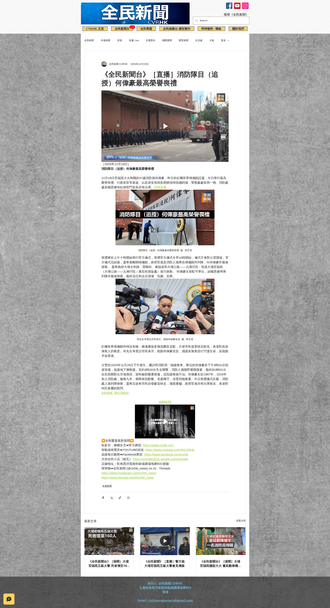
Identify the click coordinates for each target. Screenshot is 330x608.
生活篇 (198, 40)
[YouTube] (237, 6)
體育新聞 (183, 40)
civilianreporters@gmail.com (170, 600)
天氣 (211, 40)
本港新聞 (105, 40)
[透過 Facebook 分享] (103, 497)
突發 (119, 40)
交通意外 (150, 40)
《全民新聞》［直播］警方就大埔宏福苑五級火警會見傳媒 (164, 563)
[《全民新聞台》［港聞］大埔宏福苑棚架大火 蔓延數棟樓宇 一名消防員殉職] (221, 541)
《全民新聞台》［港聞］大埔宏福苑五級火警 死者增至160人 (109, 563)
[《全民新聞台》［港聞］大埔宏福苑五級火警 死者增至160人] (109, 541)
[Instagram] (245, 6)
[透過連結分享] (120, 497)
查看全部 (241, 520)
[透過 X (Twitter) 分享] (111, 497)
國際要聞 (167, 40)
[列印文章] (128, 497)
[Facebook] (229, 6)
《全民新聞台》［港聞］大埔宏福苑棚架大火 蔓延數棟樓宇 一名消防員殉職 (220, 563)
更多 (223, 40)
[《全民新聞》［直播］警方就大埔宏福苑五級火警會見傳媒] (165, 541)
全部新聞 (89, 40)
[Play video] (165, 126)
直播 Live (134, 40)
